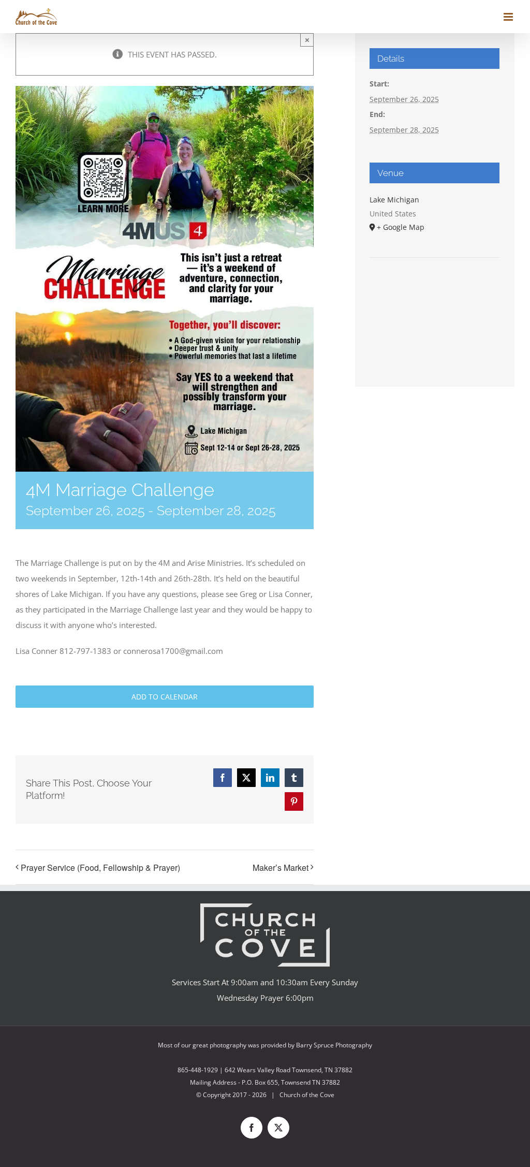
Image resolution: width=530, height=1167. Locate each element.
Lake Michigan (394, 200)
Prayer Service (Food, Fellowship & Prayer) (100, 867)
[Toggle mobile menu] (509, 16)
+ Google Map (400, 227)
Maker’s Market (280, 867)
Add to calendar (164, 696)
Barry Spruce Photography (334, 1045)
